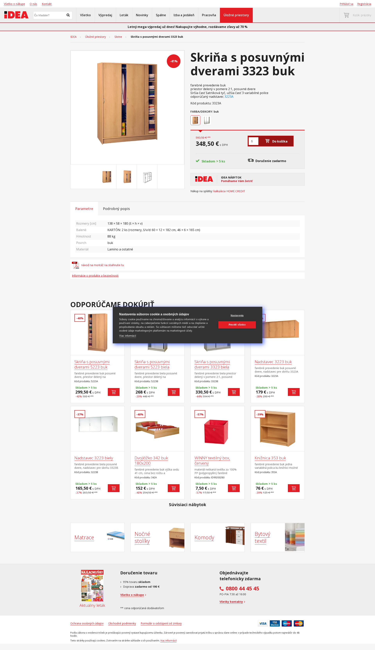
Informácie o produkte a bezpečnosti (95, 275)
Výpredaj (105, 15)
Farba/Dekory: (201, 111)
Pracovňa (209, 15)
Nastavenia (237, 315)
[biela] (207, 120)
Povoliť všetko (237, 324)
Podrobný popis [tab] (116, 208)
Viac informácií (127, 335)
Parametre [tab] (84, 208)
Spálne (161, 15)
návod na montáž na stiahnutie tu (102, 265)
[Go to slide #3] (147, 176)
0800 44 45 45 (242, 588)
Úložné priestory (236, 15)
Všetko (85, 15)
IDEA (73, 36)
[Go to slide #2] (127, 176)
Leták (124, 15)
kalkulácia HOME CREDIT (229, 191)
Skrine (118, 36)
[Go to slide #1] (106, 176)
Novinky (142, 15)
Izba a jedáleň (184, 15)
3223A (228, 97)
